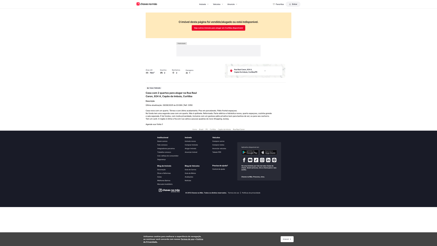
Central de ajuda (218, 169)
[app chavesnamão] (250, 152)
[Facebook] (244, 160)
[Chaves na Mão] (147, 4)
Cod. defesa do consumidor (167, 156)
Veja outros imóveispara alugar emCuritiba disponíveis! (218, 28)
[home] (168, 190)
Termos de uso (233, 193)
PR (207, 129)
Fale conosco (162, 145)
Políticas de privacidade (251, 193)
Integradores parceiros (166, 148)
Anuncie (231, 4)
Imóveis (202, 4)
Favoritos (280, 4)
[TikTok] (256, 160)
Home (194, 129)
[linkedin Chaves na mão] (268, 160)
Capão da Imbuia (224, 129)
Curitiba (213, 129)
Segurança (161, 159)
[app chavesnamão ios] (268, 152)
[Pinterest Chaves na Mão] (274, 160)
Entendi (286, 239)
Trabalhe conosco (164, 152)
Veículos (216, 4)
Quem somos (162, 141)
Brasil (201, 129)
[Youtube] (250, 160)
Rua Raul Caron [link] (239, 129)
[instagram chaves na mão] (262, 160)
